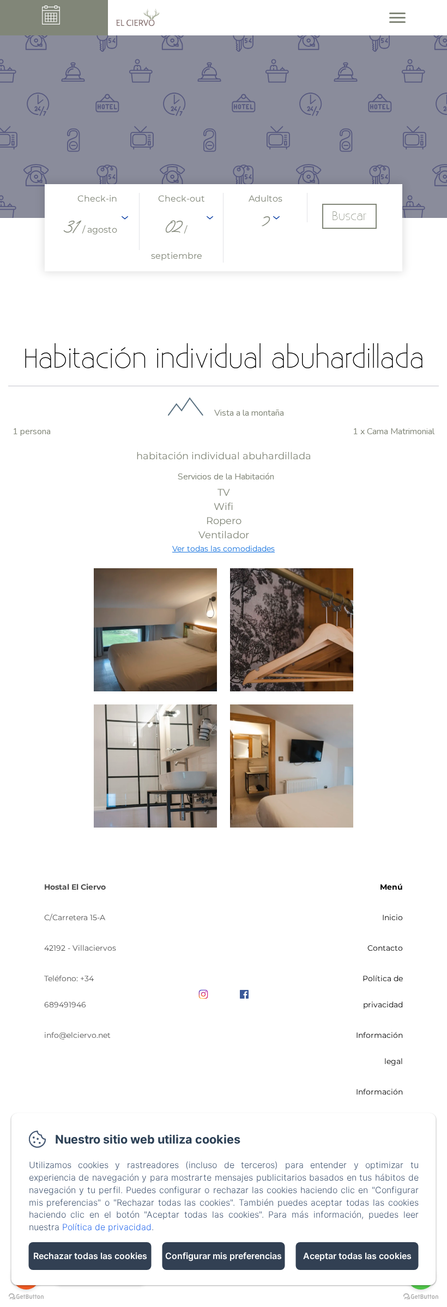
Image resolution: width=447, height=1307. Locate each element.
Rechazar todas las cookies (90, 1255)
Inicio (392, 917)
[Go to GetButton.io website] (420, 1296)
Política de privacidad (383, 992)
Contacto (385, 948)
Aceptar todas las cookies (357, 1255)
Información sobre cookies (377, 1105)
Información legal (379, 1048)
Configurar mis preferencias (223, 1255)
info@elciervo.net (77, 1035)
